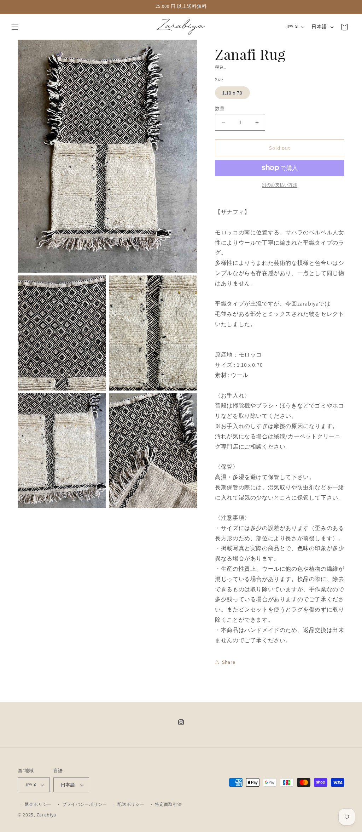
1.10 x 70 (234, 94)
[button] (15, 27)
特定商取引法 (168, 804)
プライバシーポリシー (84, 804)
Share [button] (228, 662)
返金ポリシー (38, 804)
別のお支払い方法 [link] (279, 184)
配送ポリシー (130, 804)
